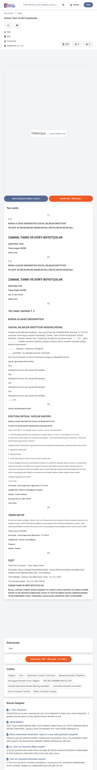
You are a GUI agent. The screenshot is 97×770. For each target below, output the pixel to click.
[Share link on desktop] (8, 25)
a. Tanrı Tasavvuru (17, 710)
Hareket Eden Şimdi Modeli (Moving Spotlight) (28, 686)
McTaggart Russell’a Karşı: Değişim (24, 681)
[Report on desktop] (17, 25)
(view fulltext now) (58, 133)
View (11, 648)
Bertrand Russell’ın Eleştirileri (72, 675)
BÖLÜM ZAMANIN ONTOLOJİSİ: (58, 681)
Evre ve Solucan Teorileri (19, 691)
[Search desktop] (63, 5)
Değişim (12, 675)
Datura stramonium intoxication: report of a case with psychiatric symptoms (43, 734)
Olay (21, 675)
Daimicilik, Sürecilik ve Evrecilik (67, 686)
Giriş (88, 5)
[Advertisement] (50, 58)
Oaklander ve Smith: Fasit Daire (41, 675)
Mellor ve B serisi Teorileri (45, 691)
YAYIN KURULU (16, 722)
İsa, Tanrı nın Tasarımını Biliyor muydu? (27, 747)
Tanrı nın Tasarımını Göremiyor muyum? (27, 759)
